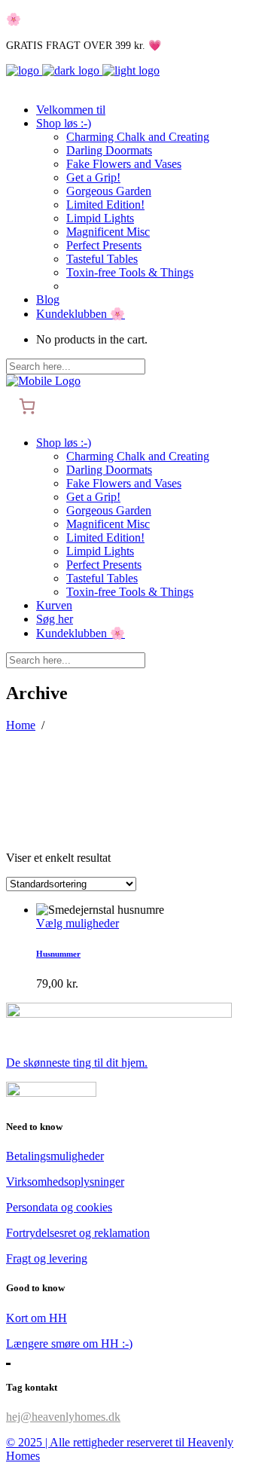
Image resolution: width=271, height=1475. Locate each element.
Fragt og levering (46, 1258)
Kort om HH (36, 1318)
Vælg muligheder (77, 923)
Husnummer (58, 953)
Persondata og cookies (59, 1207)
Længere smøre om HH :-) (69, 1343)
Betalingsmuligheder (55, 1156)
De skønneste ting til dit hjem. (77, 1062)
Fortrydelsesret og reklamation (78, 1232)
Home (20, 725)
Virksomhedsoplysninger (65, 1181)
